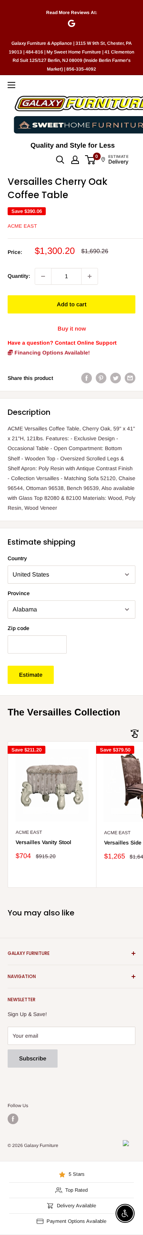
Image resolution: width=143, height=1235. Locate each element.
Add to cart (72, 304)
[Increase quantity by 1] (90, 276)
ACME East (22, 226)
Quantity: (19, 276)
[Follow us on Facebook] (13, 1119)
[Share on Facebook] (86, 378)
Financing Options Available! (51, 353)
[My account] (75, 160)
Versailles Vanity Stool (43, 842)
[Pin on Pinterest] (101, 378)
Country (17, 558)
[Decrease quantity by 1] (43, 276)
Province (19, 593)
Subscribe (32, 1058)
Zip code (18, 628)
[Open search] (60, 160)
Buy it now (72, 328)
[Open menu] (11, 85)
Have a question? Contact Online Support (62, 343)
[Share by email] (130, 378)
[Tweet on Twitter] (115, 378)
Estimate (30, 674)
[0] (90, 159)
